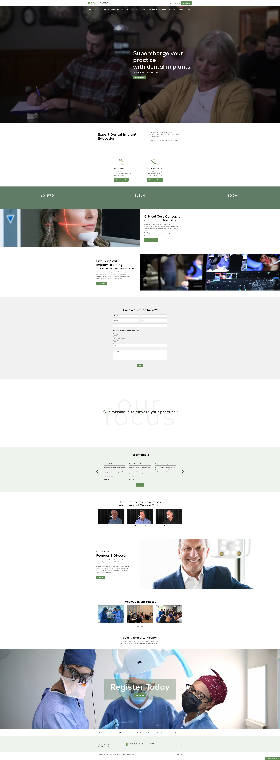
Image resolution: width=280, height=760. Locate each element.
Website (116, 337)
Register (181, 9)
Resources (172, 9)
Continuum (105, 9)
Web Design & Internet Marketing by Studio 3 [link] (126, 754)
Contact (189, 9)
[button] (176, 745)
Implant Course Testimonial (105, 526)
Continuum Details (121, 180)
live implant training (115, 274)
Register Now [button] (272, 758)
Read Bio (100, 577)
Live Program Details (155, 180)
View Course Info (151, 240)
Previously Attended (119, 343)
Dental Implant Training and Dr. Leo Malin (167, 526)
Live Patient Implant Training (119, 9)
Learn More (101, 283)
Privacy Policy (179, 754)
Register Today (140, 687)
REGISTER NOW (139, 77)
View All (140, 485)
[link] (102, 742)
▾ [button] (108, 9)
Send (140, 365)
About (97, 9)
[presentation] (97, 471)
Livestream (134, 9)
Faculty (143, 9)
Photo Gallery (152, 9)
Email (115, 335)
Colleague (116, 340)
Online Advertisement (119, 338)
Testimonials (162, 9)
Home (90, 9)
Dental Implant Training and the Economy (138, 526)
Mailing (116, 334)
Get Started (186, 3)
